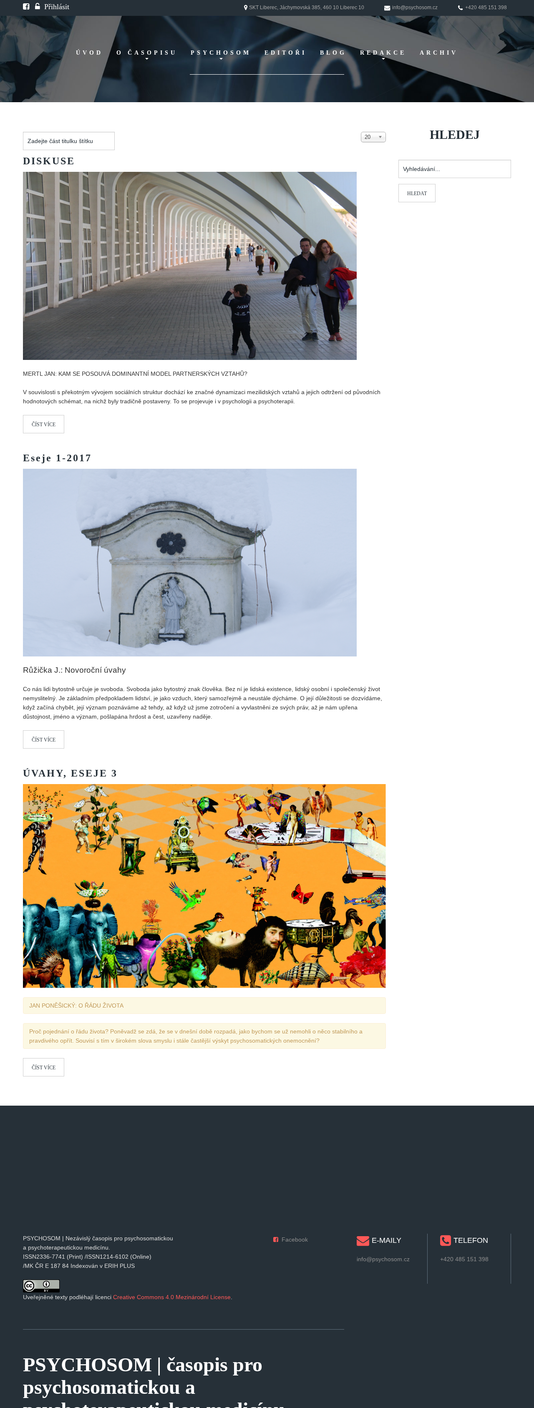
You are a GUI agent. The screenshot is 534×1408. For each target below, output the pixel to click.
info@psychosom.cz (383, 1259)
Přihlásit (56, 6)
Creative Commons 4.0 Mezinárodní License (172, 1297)
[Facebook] (26, 6)
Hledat (417, 193)
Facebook (295, 1239)
